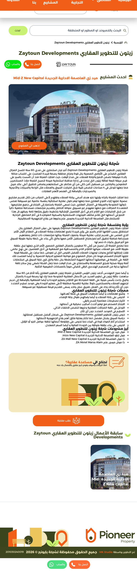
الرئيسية (118, 42)
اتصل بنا (35, 64)
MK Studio (106, 552)
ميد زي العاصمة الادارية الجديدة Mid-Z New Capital (110, 479)
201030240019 (15, 551)
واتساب (15, 64)
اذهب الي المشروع (29, 145)
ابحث (17, 30)
